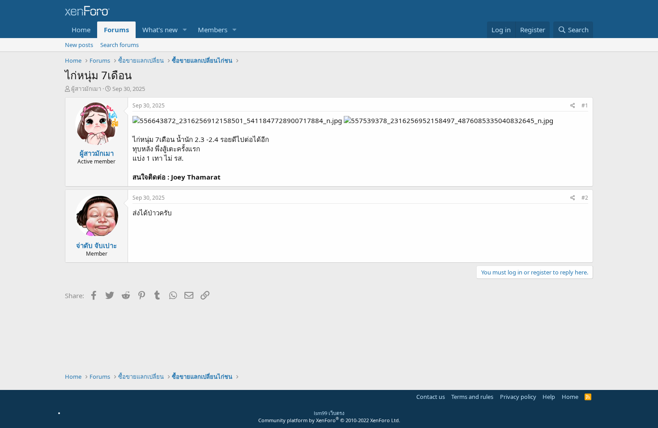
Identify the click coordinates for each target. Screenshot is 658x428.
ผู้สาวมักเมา (86, 89)
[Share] (572, 106)
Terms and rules (472, 397)
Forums (116, 29)
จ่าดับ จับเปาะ (96, 245)
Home (81, 29)
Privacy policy (518, 397)
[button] (185, 29)
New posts (79, 45)
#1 (584, 105)
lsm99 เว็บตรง (329, 413)
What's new (160, 29)
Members (212, 29)
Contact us (430, 397)
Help (549, 397)
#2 (584, 197)
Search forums (119, 45)
